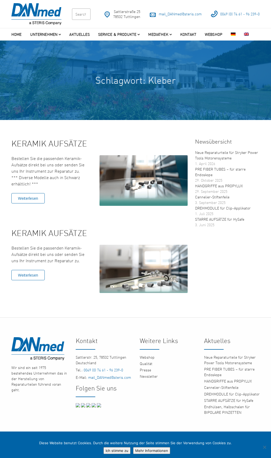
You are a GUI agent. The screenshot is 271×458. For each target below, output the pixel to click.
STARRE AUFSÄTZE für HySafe (219, 219)
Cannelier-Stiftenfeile (212, 197)
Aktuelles (79, 34)
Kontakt (188, 34)
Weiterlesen (28, 198)
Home (16, 34)
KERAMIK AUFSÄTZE (49, 143)
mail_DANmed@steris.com (180, 14)
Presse (145, 370)
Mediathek (158, 34)
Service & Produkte (117, 34)
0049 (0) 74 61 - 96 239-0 (240, 14)
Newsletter (149, 376)
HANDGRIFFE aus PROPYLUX (219, 186)
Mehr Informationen (151, 450)
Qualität (146, 363)
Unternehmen (44, 34)
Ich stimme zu (117, 450)
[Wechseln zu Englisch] (246, 34)
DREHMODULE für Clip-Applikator (223, 208)
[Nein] (264, 447)
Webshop (213, 34)
